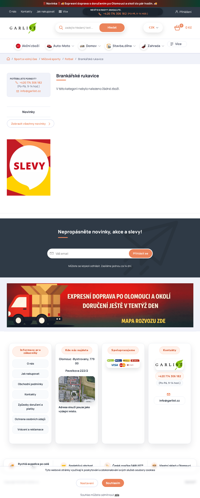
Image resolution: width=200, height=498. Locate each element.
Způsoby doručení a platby (30, 407)
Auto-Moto (61, 46)
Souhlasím (113, 483)
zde (117, 495)
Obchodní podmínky (30, 384)
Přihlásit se (140, 253)
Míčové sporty (51, 59)
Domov (91, 46)
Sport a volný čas (25, 59)
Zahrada (154, 46)
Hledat (112, 27)
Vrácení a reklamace (30, 429)
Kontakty (26, 11)
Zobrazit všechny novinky (28, 123)
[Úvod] (27, 27)
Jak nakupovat (46, 11)
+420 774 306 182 (115, 13)
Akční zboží (30, 46)
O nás (12, 11)
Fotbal (69, 59)
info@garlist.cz (30, 91)
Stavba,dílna (122, 46)
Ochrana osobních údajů (30, 419)
